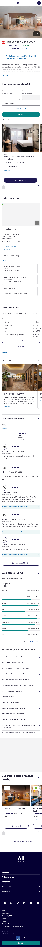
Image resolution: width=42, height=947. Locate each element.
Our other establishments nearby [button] (17, 777)
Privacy (4, 918)
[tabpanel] (21, 157)
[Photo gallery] (21, 22)
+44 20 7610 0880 (10, 247)
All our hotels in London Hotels (21, 841)
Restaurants (7, 360)
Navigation (6, 882)
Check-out (27, 92)
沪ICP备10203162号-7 (8, 933)
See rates (21, 943)
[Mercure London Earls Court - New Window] (16, 795)
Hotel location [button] (10, 198)
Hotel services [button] (10, 307)
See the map (22, 58)
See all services (21, 341)
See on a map (10, 820)
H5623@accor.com (10, 250)
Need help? (6, 891)
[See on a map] (21, 214)
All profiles (6, 585)
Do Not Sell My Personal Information (12, 926)
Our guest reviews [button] (13, 418)
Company (5, 872)
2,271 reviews (25, 49)
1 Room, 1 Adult (8, 103)
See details (7, 406)
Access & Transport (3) (11, 256)
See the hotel (16, 826)
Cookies (4, 921)
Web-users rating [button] (12, 572)
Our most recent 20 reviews (21, 563)
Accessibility (5, 352)
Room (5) (6, 120)
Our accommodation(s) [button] (16, 84)
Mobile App (6, 886)
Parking (21, 346)
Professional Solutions (10, 877)
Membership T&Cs (7, 916)
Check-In (7, 92)
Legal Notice (5, 923)
